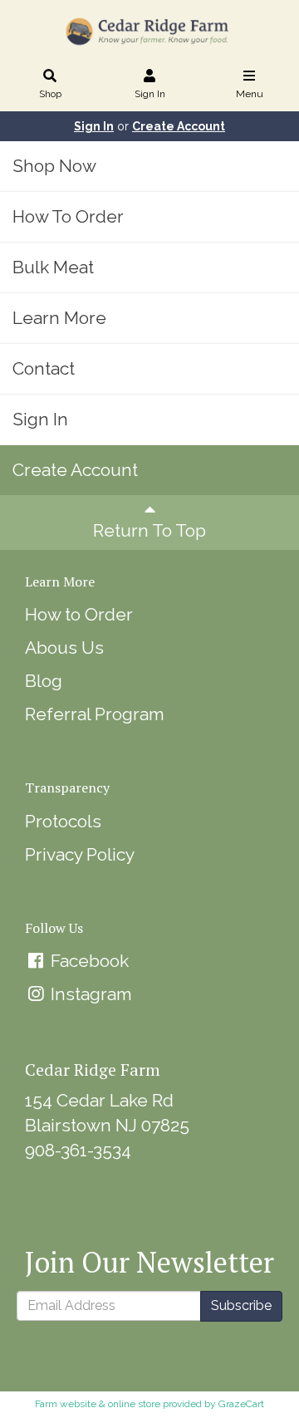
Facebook (88, 960)
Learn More (59, 317)
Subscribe (241, 1305)
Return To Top (149, 530)
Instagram (89, 994)
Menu (249, 94)
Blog (43, 680)
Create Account (178, 126)
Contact (43, 368)
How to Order (79, 614)
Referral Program (94, 714)
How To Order (68, 216)
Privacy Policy (80, 854)
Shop (50, 94)
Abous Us (64, 647)
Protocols (63, 821)
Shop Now (54, 165)
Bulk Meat (53, 267)
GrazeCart (241, 1404)
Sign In (150, 94)
